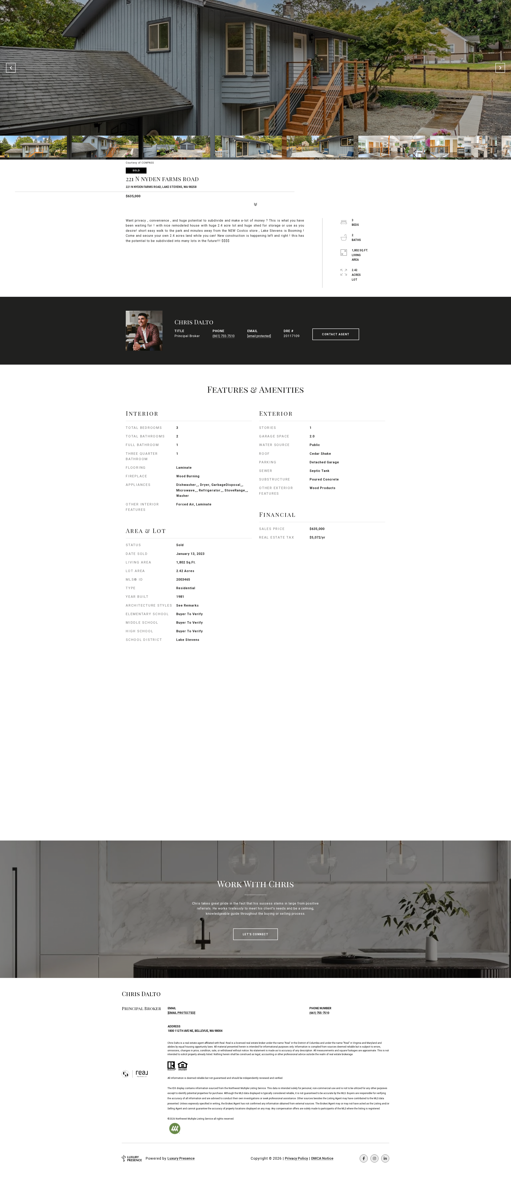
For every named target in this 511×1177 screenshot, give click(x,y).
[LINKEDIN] (385, 1158)
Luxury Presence (181, 1158)
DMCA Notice (322, 1158)
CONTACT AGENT (336, 334)
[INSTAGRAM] (374, 1158)
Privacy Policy (296, 1158)
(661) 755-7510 (224, 336)
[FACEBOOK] (364, 1158)
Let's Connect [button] (255, 934)
